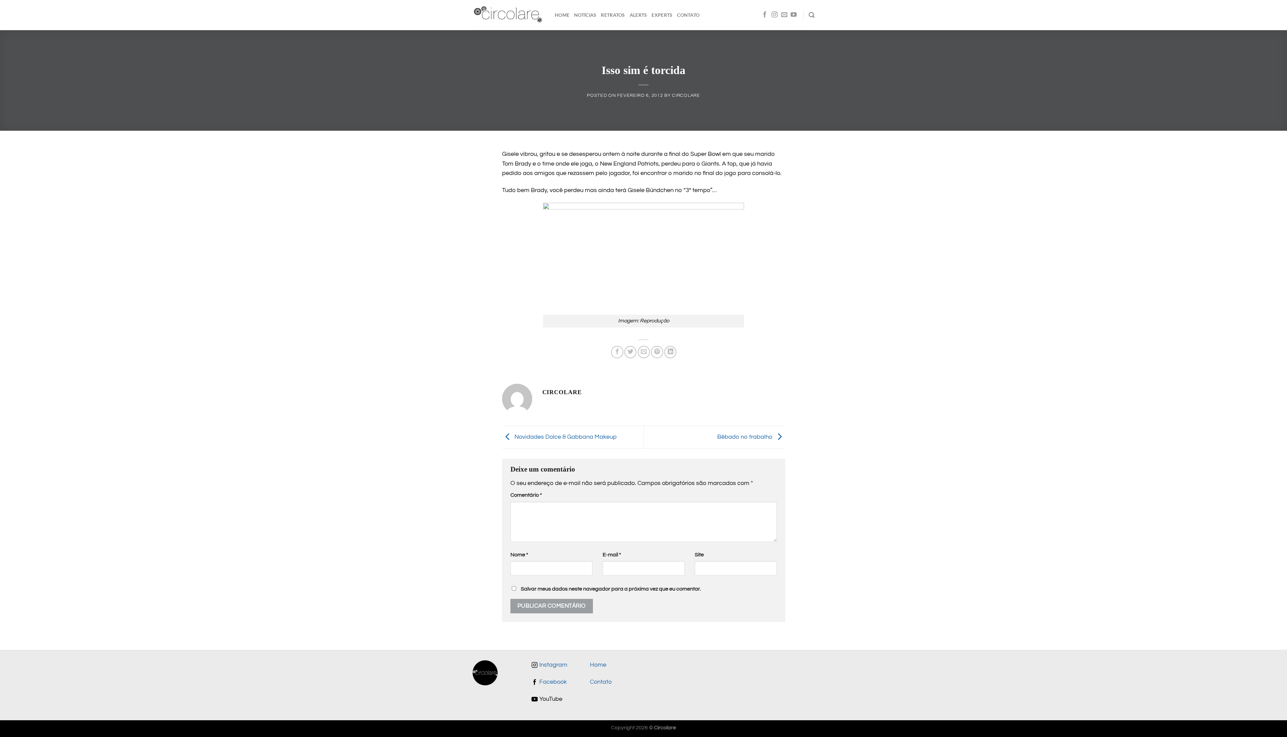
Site (699, 554)
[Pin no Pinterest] (657, 352)
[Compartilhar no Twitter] (630, 352)
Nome (519, 554)
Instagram (552, 665)
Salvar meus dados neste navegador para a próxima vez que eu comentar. (611, 589)
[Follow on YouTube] (794, 15)
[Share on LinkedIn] (670, 352)
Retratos (613, 15)
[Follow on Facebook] (765, 15)
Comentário (526, 495)
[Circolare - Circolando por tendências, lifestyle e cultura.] (509, 15)
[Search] (811, 15)
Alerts (638, 15)
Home (562, 15)
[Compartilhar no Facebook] (617, 352)
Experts (662, 15)
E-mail (612, 554)
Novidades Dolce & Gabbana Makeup (565, 437)
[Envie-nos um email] (784, 15)
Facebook (552, 682)
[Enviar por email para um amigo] (644, 352)
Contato (688, 15)
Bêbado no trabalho (745, 437)
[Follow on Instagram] (775, 15)
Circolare (686, 95)
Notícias (585, 15)
